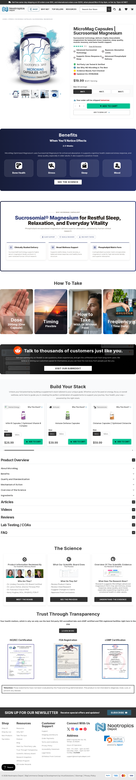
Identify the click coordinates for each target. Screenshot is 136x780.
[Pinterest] (85, 729)
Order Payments (48, 738)
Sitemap (79, 775)
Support (45, 731)
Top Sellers (6, 739)
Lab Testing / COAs (16, 525)
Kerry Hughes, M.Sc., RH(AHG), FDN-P (22, 592)
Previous (10, 94)
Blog (18, 743)
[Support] (114, 9)
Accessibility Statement (50, 749)
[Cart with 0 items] (132, 9)
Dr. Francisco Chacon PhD (18, 589)
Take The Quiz (21, 735)
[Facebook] (77, 729)
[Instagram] (72, 729)
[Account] (120, 9)
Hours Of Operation (74, 745)
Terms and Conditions (50, 742)
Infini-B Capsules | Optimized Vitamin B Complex (23, 424)
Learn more (68, 631)
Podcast (19, 739)
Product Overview (15, 460)
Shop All (5, 728)
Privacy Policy (47, 746)
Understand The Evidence (113, 599)
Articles (7, 502)
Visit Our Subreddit (68, 368)
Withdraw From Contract (51, 756)
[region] (68, 425)
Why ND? (20, 732)
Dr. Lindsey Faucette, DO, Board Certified (24, 584)
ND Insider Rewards (23, 764)
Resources (20, 728)
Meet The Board (24, 599)
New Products (7, 735)
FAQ (4, 533)
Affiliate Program (23, 761)
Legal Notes (46, 753)
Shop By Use (6, 732)
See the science (68, 182)
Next (60, 94)
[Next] (132, 450)
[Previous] (3, 450)
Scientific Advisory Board (25, 754)
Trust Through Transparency (27, 750)
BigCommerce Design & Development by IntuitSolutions (49, 775)
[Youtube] (81, 729)
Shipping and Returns (50, 735)
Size (80, 87)
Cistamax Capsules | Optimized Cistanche (112, 423)
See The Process (68, 599)
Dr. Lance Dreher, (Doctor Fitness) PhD (23, 587)
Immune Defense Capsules (67, 423)
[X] (68, 729)
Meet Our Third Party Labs (26, 746)
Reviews (7, 517)
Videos (6, 510)
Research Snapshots (23, 757)
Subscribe (118, 712)
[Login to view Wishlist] (126, 9)
